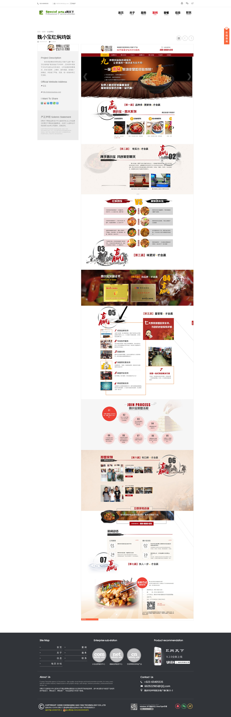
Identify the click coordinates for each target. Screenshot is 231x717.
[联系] (189, 13)
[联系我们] (73, 3)
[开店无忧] (191, 38)
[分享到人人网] (51, 103)
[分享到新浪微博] (45, 103)
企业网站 (50, 32)
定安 (44, 86)
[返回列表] (178, 38)
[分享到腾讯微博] (48, 103)
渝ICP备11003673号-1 (53, 710)
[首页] (121, 13)
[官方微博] (192, 3)
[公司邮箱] (166, 686)
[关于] (132, 13)
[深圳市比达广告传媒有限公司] (185, 38)
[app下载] (178, 663)
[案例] (155, 13)
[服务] (143, 13)
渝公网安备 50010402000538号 (77, 710)
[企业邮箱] (61, 3)
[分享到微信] (54, 103)
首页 (39, 32)
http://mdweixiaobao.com (52, 92)
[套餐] (166, 13)
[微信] (187, 3)
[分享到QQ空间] (42, 103)
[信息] (177, 13)
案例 (43, 32)
